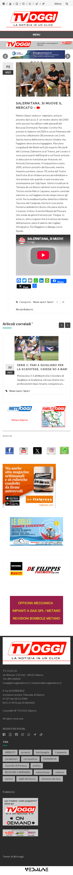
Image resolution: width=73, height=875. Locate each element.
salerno (59, 772)
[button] (5, 56)
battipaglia (42, 752)
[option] (36, 54)
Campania (61, 752)
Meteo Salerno (20, 419)
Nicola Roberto (24, 309)
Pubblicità (9, 791)
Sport (50, 302)
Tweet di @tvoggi (13, 856)
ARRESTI (10, 752)
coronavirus (30, 758)
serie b (9, 778)
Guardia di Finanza (16, 765)
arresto (25, 752)
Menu (58, 3)
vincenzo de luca (51, 778)
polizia (37, 765)
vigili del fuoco (27, 778)
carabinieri (11, 758)
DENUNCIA (50, 758)
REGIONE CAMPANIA (17, 772)
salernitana (42, 772)
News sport (39, 302)
